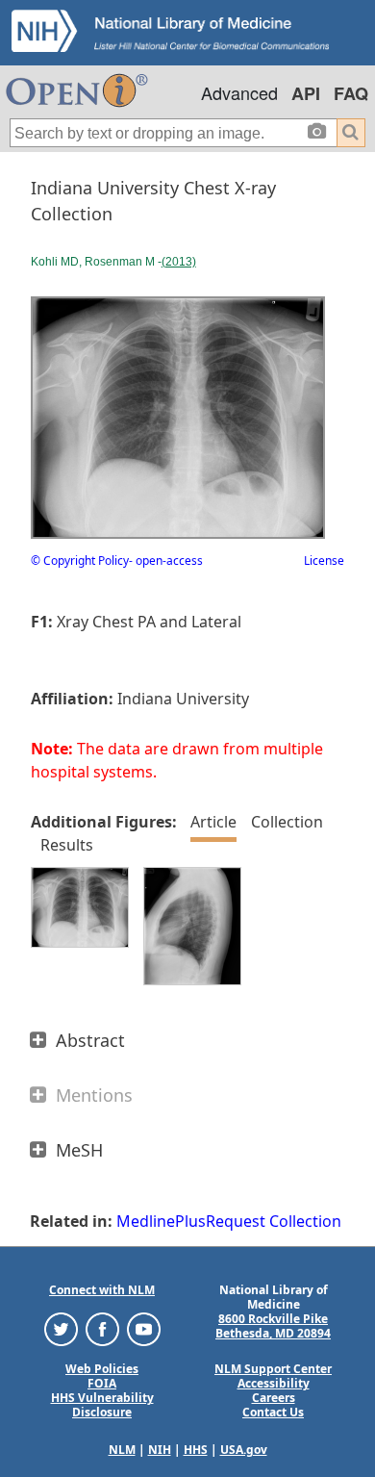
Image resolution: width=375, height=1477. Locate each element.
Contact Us (273, 1412)
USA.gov (243, 1449)
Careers (273, 1397)
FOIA (102, 1383)
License (324, 560)
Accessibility (274, 1383)
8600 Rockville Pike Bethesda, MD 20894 (273, 1326)
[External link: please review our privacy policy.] (61, 1328)
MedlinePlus (161, 1221)
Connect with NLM (102, 1290)
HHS (196, 1449)
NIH (159, 1449)
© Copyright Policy (80, 560)
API (305, 93)
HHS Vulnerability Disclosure (102, 1404)
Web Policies (101, 1369)
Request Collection (273, 1221)
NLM (122, 1449)
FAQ (351, 93)
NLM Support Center (273, 1369)
